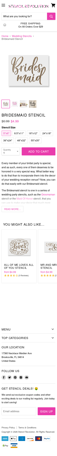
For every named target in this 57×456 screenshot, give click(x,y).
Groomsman (48, 194)
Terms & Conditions (27, 427)
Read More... (12, 209)
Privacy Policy (8, 427)
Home (5, 36)
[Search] (51, 16)
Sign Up (46, 411)
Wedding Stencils (22, 36)
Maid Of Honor (24, 198)
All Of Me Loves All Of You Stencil (19, 266)
